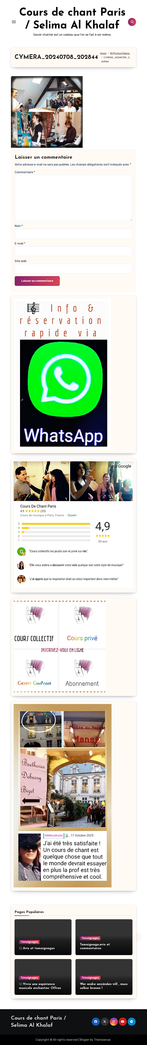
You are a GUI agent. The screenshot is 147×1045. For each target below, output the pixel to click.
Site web (20, 261)
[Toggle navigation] (14, 22)
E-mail (20, 243)
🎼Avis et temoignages (37, 948)
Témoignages (29, 941)
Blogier (84, 1039)
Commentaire (25, 172)
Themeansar (102, 1039)
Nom (19, 226)
